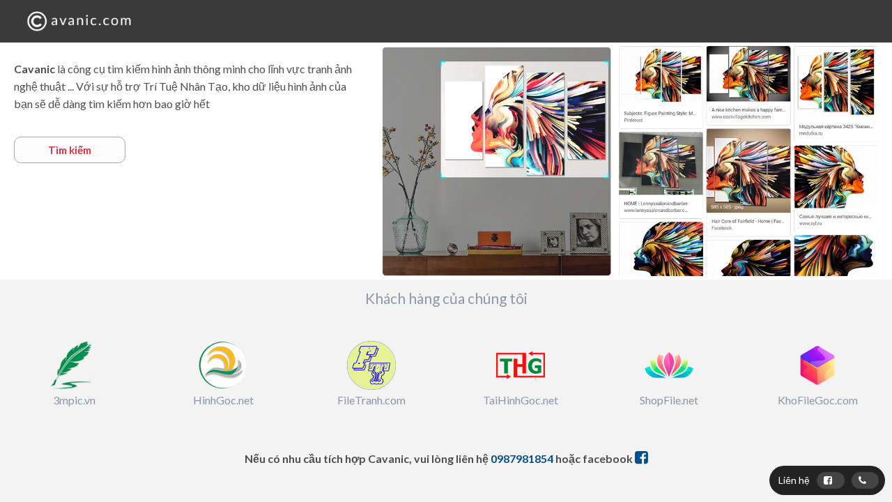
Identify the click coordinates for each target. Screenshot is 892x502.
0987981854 (522, 458)
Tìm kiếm (69, 150)
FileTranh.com (371, 399)
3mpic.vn (74, 399)
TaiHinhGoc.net (520, 399)
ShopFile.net (669, 399)
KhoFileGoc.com (818, 399)
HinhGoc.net (223, 399)
